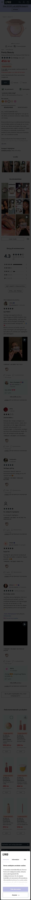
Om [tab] (25, 859)
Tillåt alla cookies (15, 889)
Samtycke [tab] (6, 859)
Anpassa (14, 895)
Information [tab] (15, 859)
